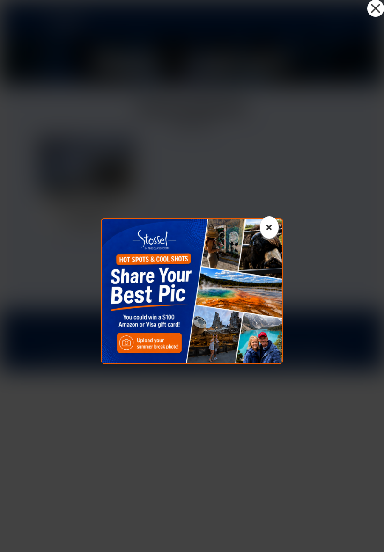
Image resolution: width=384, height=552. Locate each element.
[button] (375, 8)
